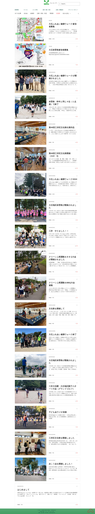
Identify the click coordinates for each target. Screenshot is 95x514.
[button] (78, 13)
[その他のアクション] (77, 20)
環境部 (51, 13)
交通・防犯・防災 (42, 13)
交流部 (58, 13)
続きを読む (66, 13)
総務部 (32, 13)
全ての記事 (18, 13)
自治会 (26, 13)
